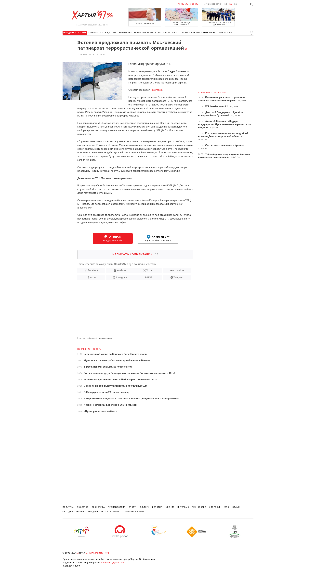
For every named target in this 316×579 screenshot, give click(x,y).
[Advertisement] (128, 310)
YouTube (121, 270)
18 (186, 49)
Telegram (178, 277)
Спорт (158, 33)
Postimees (156, 89)
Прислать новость (188, 4)
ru (230, 4)
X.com (149, 270)
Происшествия (143, 33)
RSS (149, 277)
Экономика (125, 33)
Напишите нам (105, 338)
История (183, 33)
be (225, 4)
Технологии (224, 33)
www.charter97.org (99, 552)
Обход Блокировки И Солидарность (83, 511)
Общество (110, 33)
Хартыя (92, 15)
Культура (170, 33)
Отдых (236, 507)
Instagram (121, 277)
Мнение (195, 33)
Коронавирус (114, 511)
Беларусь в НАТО (134, 511)
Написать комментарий (135, 254)
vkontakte (178, 270)
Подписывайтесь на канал (158, 238)
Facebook (93, 270)
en (235, 4)
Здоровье (214, 507)
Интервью (209, 33)
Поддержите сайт (112, 238)
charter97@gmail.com (112, 562)
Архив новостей (213, 4)
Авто (226, 507)
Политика (95, 33)
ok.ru (93, 277)
